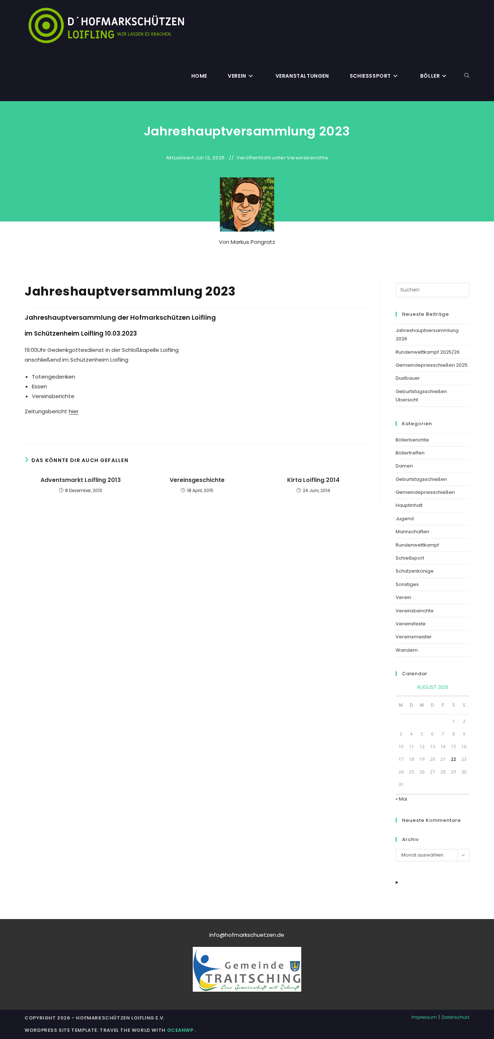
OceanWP (181, 1030)
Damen (404, 465)
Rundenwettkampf (417, 545)
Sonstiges (407, 584)
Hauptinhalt (409, 505)
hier (73, 411)
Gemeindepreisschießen (425, 492)
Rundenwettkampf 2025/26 (428, 352)
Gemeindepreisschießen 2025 (432, 365)
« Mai (401, 799)
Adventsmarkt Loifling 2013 (81, 480)
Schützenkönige (415, 571)
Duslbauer (408, 378)
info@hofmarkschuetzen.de (246, 935)
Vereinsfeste (411, 623)
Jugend (405, 518)
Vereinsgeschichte (197, 480)
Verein (403, 597)
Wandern (407, 650)
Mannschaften (412, 531)
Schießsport (410, 558)
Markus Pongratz (253, 242)
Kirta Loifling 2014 (313, 480)
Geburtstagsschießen (421, 479)
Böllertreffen (410, 452)
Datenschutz (455, 1017)
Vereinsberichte (307, 158)
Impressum (424, 1017)
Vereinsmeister (414, 636)
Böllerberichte (412, 439)
